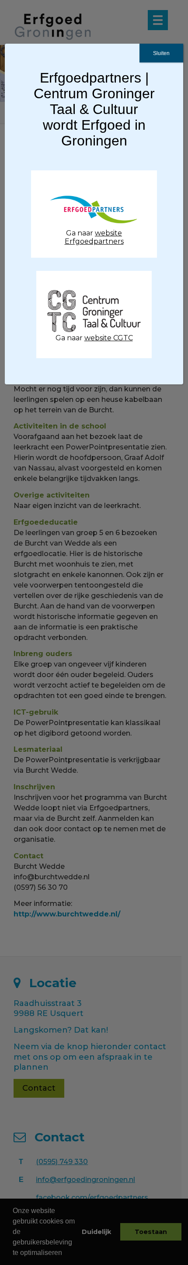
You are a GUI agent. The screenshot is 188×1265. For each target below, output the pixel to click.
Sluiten (161, 53)
